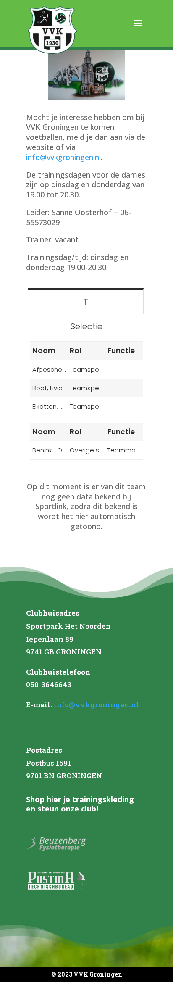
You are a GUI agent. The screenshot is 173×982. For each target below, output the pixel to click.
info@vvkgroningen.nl (63, 157)
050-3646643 (48, 684)
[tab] (86, 301)
